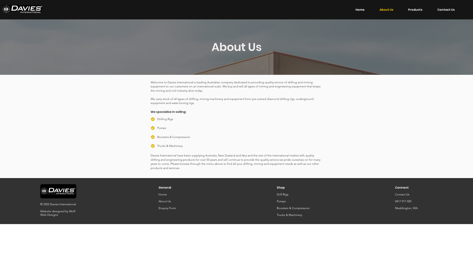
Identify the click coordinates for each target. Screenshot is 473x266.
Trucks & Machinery (289, 215)
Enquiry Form (167, 208)
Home (163, 194)
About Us (165, 201)
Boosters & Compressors (293, 208)
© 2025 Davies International (58, 204)
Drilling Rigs (165, 119)
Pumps (281, 201)
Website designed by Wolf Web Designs (57, 212)
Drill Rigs (282, 194)
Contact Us (402, 194)
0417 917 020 (403, 201)
